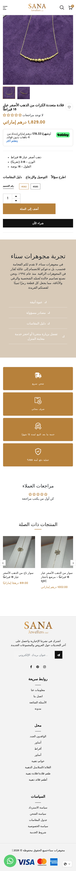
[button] (12, 115)
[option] (38, 50)
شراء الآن (38, 223)
